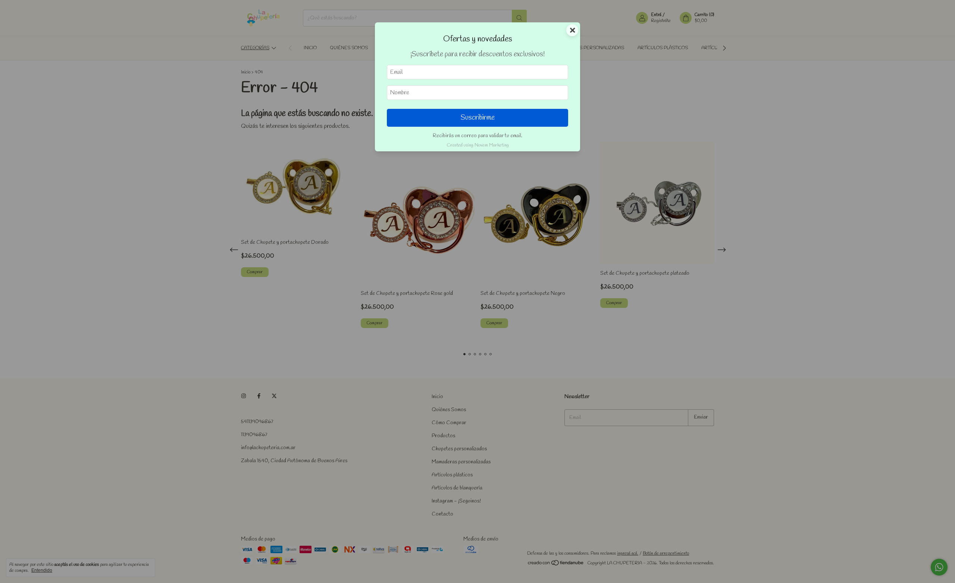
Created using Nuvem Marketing (478, 145)
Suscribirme (478, 118)
